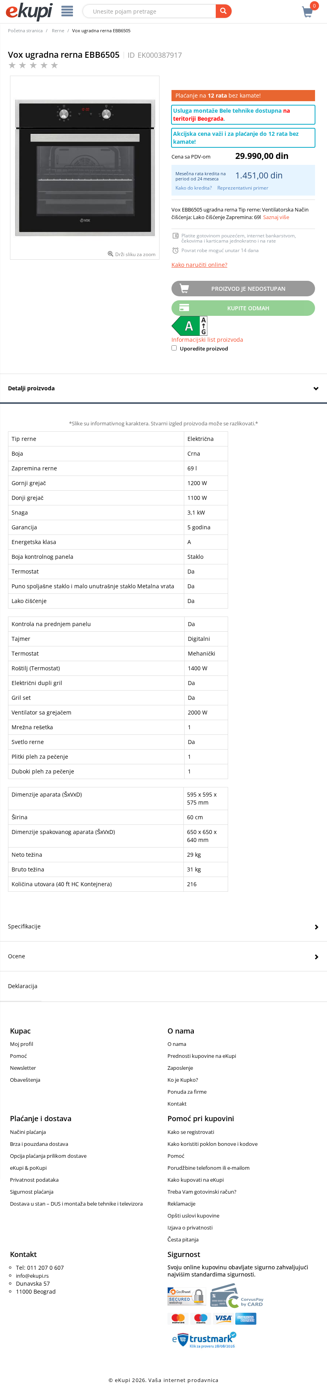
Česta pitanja (183, 1239)
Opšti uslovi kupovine (193, 1215)
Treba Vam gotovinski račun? (201, 1191)
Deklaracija (22, 986)
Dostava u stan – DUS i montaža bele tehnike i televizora (76, 1203)
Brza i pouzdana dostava (39, 1143)
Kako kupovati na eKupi (195, 1179)
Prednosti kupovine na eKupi (201, 1055)
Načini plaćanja (28, 1132)
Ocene (16, 956)
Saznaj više (276, 217)
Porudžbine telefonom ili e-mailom (208, 1167)
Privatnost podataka (34, 1179)
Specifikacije (24, 926)
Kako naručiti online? (199, 264)
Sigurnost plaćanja (31, 1191)
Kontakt (177, 1103)
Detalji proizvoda (31, 388)
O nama (176, 1043)
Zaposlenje (180, 1067)
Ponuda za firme (187, 1091)
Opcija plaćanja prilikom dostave (48, 1155)
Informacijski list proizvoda (207, 339)
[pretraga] (224, 11)
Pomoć (18, 1055)
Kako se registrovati (190, 1132)
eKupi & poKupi (28, 1167)
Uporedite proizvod (203, 348)
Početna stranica (25, 30)
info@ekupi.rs (32, 1275)
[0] (307, 7)
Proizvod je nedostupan (248, 288)
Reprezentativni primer (242, 187)
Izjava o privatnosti (190, 1227)
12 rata (217, 95)
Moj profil (21, 1043)
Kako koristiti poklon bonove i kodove (212, 1143)
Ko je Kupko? (182, 1079)
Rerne (58, 30)
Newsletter (23, 1067)
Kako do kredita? (193, 187)
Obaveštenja (25, 1079)
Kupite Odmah (248, 308)
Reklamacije (181, 1203)
